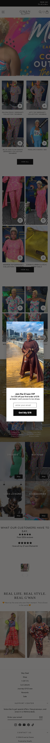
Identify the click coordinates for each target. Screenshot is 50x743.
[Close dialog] (41, 324)
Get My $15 (25, 412)
